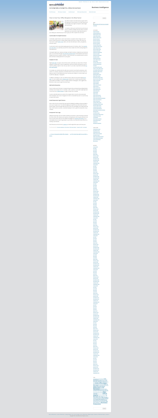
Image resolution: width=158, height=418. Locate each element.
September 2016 (96, 319)
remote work (98, 399)
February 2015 (96, 347)
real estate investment (104, 398)
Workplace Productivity (100, 403)
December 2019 (96, 263)
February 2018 (96, 294)
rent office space (96, 112)
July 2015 (94, 340)
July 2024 (94, 183)
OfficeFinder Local (96, 132)
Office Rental (95, 92)
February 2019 (96, 276)
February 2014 (96, 365)
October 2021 (95, 232)
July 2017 (94, 305)
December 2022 (96, 211)
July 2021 (94, 237)
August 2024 (95, 182)
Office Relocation (96, 90)
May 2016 (95, 325)
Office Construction (96, 80)
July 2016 (94, 322)
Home (81, 414)
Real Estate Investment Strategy (99, 110)
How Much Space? (72, 11)
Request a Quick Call (102, 1)
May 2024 (95, 186)
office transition (98, 397)
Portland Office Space (97, 107)
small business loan (96, 400)
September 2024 (96, 180)
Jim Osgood (85, 127)
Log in (90, 1)
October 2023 (95, 197)
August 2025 (95, 164)
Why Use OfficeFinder (52, 414)
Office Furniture (96, 81)
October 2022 (95, 214)
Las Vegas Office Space (97, 67)
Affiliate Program (91, 414)
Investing (95, 65)
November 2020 (96, 248)
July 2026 (94, 148)
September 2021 (96, 234)
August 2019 (95, 269)
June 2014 (95, 359)
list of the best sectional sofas (69, 53)
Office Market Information (98, 138)
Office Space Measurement (82, 11)
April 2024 (95, 188)
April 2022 (95, 223)
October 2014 (95, 353)
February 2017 (96, 312)
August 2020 (95, 253)
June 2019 (95, 271)
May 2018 (95, 290)
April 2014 (95, 362)
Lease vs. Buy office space (98, 68)
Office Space (67, 127)
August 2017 (95, 303)
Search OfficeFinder (97, 139)
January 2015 (95, 349)
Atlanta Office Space (97, 34)
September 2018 (96, 284)
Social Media (95, 117)
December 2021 (96, 229)
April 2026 (95, 152)
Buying (69, 414)
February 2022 (96, 226)
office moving (95, 392)
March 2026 (95, 154)
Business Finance (96, 39)
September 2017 (96, 302)
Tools (72, 414)
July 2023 (94, 201)
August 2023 (95, 200)
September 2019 (96, 268)
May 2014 (95, 361)
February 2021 (96, 244)
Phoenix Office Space (97, 105)
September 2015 (96, 337)
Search (107, 1)
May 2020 (95, 256)
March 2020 (95, 259)
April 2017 (95, 309)
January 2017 (95, 313)
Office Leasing (96, 86)
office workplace (105, 397)
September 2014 (96, 355)
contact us (65, 124)
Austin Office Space (96, 36)
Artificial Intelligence (97, 33)
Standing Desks (95, 401)
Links (75, 414)
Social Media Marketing (103, 400)
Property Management (97, 108)
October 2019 (95, 266)
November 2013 (96, 370)
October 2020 (95, 250)
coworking (99, 380)
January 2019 (95, 278)
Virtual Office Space (97, 120)
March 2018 (95, 293)
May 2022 (95, 222)
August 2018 (95, 285)
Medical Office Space (97, 74)
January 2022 (95, 228)
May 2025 (95, 169)
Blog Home (80, 1)
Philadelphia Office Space (98, 104)
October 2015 (95, 336)
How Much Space (96, 135)
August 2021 (95, 235)
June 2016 (95, 324)
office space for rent (100, 396)
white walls (54, 62)
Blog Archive (95, 141)
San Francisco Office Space (98, 114)
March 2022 (95, 225)
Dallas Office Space (96, 47)
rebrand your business (79, 118)
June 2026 (95, 149)
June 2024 (95, 185)
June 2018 (95, 288)
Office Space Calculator (62, 11)
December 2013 (96, 368)
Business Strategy (96, 43)
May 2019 (95, 272)
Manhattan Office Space (97, 71)
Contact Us (107, 414)
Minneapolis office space (98, 77)
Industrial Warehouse (97, 64)
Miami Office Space (96, 76)
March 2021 (95, 243)
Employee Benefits (96, 50)
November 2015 (96, 334)
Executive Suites (96, 56)
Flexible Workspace (96, 58)
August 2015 (95, 339)
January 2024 (95, 192)
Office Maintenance (97, 89)
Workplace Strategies (97, 123)
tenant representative (97, 118)
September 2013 (96, 373)
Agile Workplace (96, 31)
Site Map (77, 414)
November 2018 (96, 281)
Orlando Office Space (97, 102)
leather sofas (60, 41)
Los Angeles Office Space (98, 70)
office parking (100, 392)
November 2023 (96, 195)
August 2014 (95, 356)
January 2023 (95, 210)
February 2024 (96, 191)
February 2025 (96, 173)
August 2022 (95, 217)
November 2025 (96, 160)
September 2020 (96, 251)
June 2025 (95, 167)
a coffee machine (60, 91)
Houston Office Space (97, 62)
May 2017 (95, 308)
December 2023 (96, 194)
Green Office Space (97, 59)
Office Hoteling (96, 83)
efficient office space (98, 381)
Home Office (95, 61)
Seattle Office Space (97, 115)
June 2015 (95, 342)
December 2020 (96, 247)
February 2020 (96, 260)
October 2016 (95, 318)
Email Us (97, 1)
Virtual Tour (95, 121)
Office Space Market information (99, 98)
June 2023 (95, 203)
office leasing (102, 389)
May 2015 (95, 343)
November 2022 (96, 213)
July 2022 (94, 219)
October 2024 (95, 179)
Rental (102, 399)
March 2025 (95, 172)
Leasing (66, 414)
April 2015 (95, 344)
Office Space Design (72, 127)
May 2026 (95, 151)
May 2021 (95, 240)
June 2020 (95, 254)
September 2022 (96, 216)
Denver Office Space (97, 49)
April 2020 (95, 257)
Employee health (96, 53)
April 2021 (95, 241)
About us (93, 1)
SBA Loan (105, 399)
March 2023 (95, 207)
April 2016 (95, 327)
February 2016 (96, 330)
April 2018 (95, 291)
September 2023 (96, 198)
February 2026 (96, 155)
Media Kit (95, 414)
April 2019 (95, 274)
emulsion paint (65, 79)
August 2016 (95, 321)
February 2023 (96, 209)
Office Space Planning (97, 99)
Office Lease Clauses (97, 84)
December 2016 (96, 315)
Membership (85, 414)
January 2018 (95, 296)
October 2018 (95, 282)
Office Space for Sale (97, 96)
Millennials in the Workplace (98, 388)
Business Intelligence (100, 7)
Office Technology (96, 101)
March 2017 (95, 310)
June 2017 (95, 306)
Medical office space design (99, 386)
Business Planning (96, 40)
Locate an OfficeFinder (60, 414)
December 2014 (96, 350)
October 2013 (95, 371)
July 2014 (94, 358)
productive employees (97, 398)
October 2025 (95, 161)
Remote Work (95, 111)
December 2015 (96, 333)
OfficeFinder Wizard (101, 414)
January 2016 (95, 331)
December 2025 (96, 158)
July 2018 (94, 287)
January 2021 (95, 245)
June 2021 (95, 238)
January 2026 (95, 157)
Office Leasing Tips (96, 87)
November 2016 (96, 316)
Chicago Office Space (97, 45)
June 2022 (95, 220)
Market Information (92, 11)
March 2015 (95, 346)
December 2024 (96, 176)
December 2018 (96, 279)
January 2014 (95, 367)
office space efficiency (102, 395)
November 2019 (96, 265)
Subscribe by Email (96, 129)
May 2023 (95, 204)
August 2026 (95, 146)
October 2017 (95, 300)
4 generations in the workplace (98, 378)
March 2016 (95, 328)
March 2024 (95, 189)
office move (106, 390)
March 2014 (95, 364)
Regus (94, 399)
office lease (98, 389)
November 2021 (96, 231)
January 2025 (95, 175)
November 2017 (96, 299)
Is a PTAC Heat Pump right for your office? (79, 134)
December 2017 (96, 297)
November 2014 (96, 352)
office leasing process (100, 390)
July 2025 (94, 166)
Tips (100, 402)
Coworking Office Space (97, 46)
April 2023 (95, 206)
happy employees (96, 384)
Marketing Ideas (96, 73)
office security (100, 393)
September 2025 (96, 163)
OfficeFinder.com (86, 1)
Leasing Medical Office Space (103, 385)
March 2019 (95, 275)
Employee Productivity (97, 55)
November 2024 (96, 177)
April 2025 (95, 170)
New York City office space (98, 78)
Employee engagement (61, 127)
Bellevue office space (97, 37)
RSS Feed (95, 25)
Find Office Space (52, 11)
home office (101, 384)
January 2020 (95, 262)
